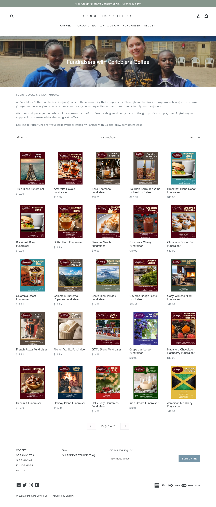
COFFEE (67, 25)
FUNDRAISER (131, 25)
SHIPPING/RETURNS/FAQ (78, 455)
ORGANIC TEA (86, 25)
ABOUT (151, 25)
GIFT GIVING (110, 25)
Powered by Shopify (63, 496)
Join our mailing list (120, 450)
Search (66, 450)
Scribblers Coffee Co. (108, 16)
